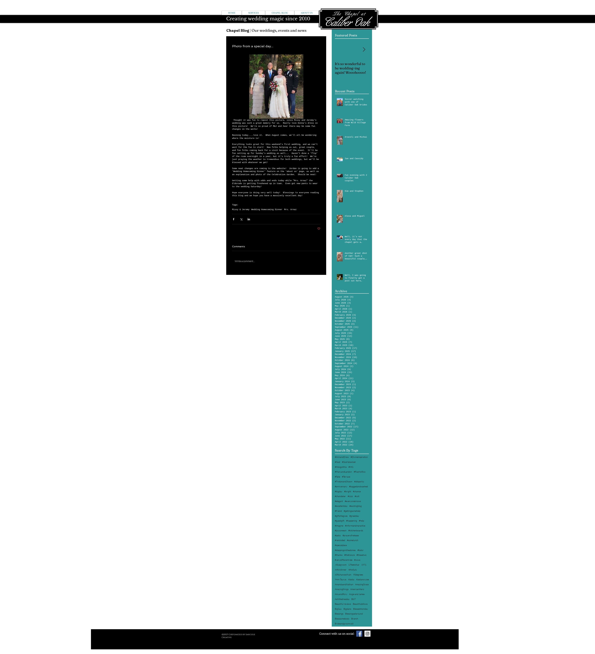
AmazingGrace (362, 584)
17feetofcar (353, 564)
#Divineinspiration (359, 457)
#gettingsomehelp (352, 511)
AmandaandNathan (344, 584)
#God (337, 462)
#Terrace (346, 476)
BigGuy (338, 609)
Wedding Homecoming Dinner (266, 209)
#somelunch (352, 540)
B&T (353, 599)
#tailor (360, 550)
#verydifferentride (343, 560)
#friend (338, 511)
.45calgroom (340, 564)
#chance (357, 491)
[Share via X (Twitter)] (241, 219)
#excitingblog (355, 506)
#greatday (354, 516)
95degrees (358, 574)
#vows (357, 560)
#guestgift (339, 520)
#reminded (340, 540)
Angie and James (357, 594)
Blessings (339, 613)
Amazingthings (341, 589)
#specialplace (341, 545)
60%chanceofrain (343, 574)
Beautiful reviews (343, 604)
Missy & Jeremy (240, 209)
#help (361, 520)
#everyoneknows (353, 501)
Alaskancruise (362, 579)
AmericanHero (357, 589)
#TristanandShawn (343, 481)
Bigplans (347, 609)
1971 (363, 564)
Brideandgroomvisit (344, 623)
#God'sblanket (349, 462)
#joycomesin (340, 530)
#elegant (339, 501)
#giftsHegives (341, 516)
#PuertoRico (360, 471)
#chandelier (340, 496)
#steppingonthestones (345, 550)
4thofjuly (352, 569)
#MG (350, 467)
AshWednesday (342, 599)
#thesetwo (361, 555)
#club (350, 496)
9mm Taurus (340, 579)
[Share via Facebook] (233, 219)
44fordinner (340, 569)
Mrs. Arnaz (290, 209)
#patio (338, 535)
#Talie (337, 476)
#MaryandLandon (343, 471)
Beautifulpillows (360, 604)
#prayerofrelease (351, 535)
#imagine (339, 525)
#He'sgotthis (341, 467)
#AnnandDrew (342, 457)
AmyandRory (341, 594)
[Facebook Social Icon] (359, 634)
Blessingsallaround (354, 613)
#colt (357, 496)
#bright (347, 491)
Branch (354, 618)
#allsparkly (359, 481)
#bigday (338, 491)
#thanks (338, 555)
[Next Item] (364, 49)
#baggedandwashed (358, 486)
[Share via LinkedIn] (248, 219)
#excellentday (341, 506)
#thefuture (349, 555)
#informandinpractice (355, 525)
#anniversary (341, 486)
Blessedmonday (360, 609)
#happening (351, 520)
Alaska (351, 579)
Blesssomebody (342, 618)
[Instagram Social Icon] (367, 634)
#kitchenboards (355, 530)
